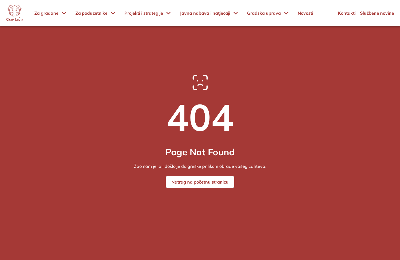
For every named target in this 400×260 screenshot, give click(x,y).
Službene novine (377, 13)
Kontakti (347, 13)
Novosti (305, 13)
